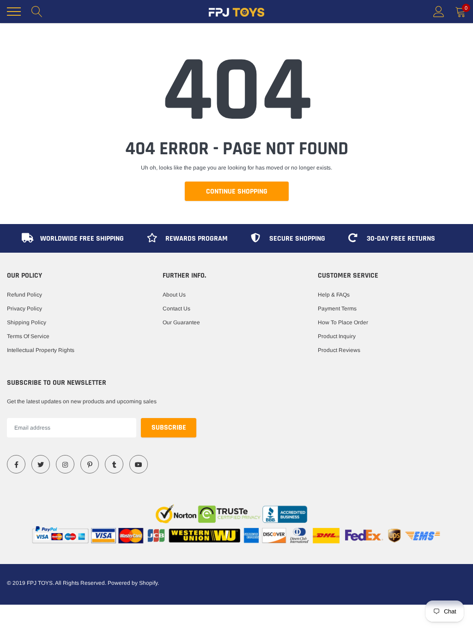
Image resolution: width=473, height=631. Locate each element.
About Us (174, 294)
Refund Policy (24, 294)
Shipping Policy (26, 322)
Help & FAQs (334, 294)
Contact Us (176, 308)
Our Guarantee (181, 322)
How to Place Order (343, 322)
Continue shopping (236, 191)
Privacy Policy (24, 308)
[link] (16, 464)
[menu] (14, 11)
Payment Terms (337, 308)
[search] (36, 11)
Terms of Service (28, 336)
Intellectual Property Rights (40, 350)
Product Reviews (339, 350)
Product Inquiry (337, 336)
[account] (438, 11)
